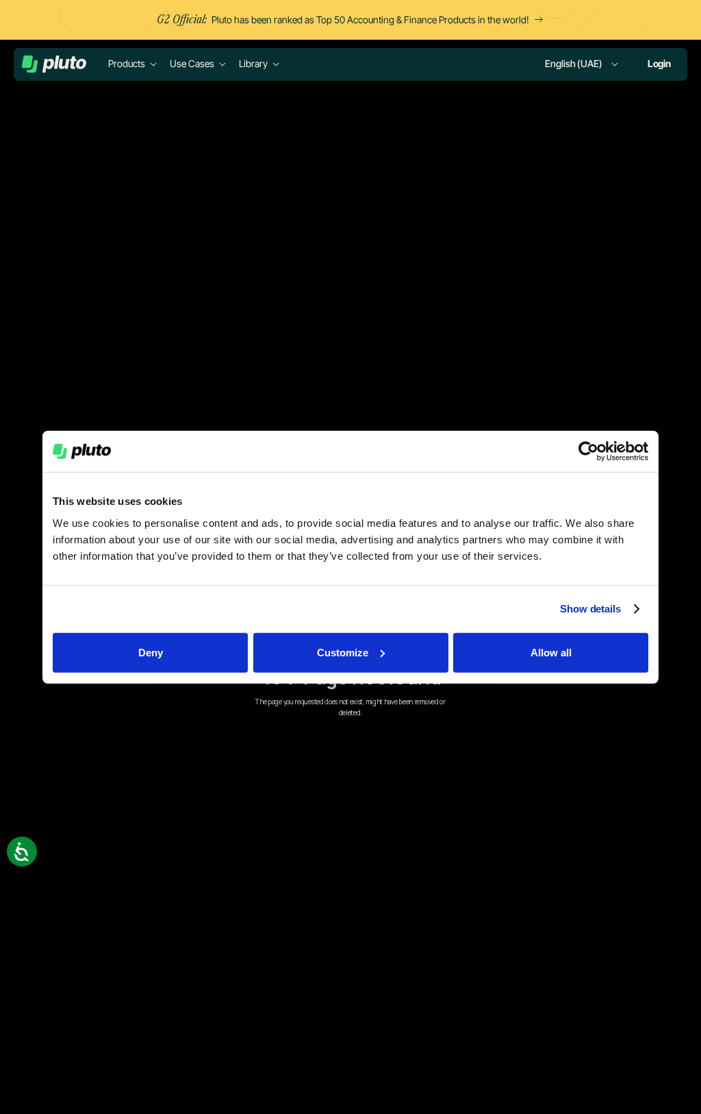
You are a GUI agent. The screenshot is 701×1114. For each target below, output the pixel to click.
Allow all (551, 652)
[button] (133, 64)
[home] (54, 64)
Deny (150, 652)
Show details (590, 609)
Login (659, 63)
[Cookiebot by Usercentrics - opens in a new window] (588, 451)
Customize (342, 652)
